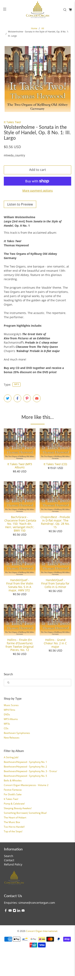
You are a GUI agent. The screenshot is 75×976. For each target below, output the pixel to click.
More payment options (37, 190)
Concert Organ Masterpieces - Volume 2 (26, 785)
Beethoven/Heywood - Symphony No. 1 (25, 762)
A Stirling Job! (11, 757)
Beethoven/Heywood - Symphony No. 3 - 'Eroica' (30, 771)
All (42, 28)
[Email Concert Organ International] (23, 911)
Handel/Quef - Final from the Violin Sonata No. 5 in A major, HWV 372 (19, 585)
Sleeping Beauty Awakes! (18, 808)
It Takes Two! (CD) (55, 464)
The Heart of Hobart (15, 817)
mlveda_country (14, 155)
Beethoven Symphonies (17, 733)
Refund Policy (13, 864)
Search (8, 856)
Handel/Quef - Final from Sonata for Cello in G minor (55, 583)
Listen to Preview (20, 204)
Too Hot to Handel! (14, 826)
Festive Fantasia (13, 789)
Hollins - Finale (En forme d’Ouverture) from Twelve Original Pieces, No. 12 (20, 645)
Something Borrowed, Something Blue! (25, 813)
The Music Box (12, 822)
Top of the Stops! (13, 831)
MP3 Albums (11, 719)
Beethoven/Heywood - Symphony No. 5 (25, 776)
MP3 (16, 384)
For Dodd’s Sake (13, 794)
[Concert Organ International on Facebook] (5, 911)
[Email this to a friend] (37, 398)
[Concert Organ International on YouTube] (10, 911)
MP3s (7, 723)
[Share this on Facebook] (17, 398)
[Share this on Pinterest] (27, 398)
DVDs (7, 714)
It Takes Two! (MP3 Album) (19, 465)
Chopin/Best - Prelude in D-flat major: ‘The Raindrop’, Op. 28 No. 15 (55, 522)
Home (34, 28)
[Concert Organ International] (37, 9)
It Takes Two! (11, 799)
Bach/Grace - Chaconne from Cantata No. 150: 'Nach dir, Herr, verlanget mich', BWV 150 (19, 523)
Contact (9, 860)
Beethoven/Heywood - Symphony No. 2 (25, 766)
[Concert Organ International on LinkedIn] (18, 911)
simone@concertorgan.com (36, 903)
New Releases (11, 737)
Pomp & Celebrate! (14, 803)
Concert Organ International (41, 931)
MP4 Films (9, 710)
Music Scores (11, 705)
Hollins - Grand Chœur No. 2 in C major (55, 643)
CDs (6, 728)
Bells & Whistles (13, 780)
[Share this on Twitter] (7, 398)
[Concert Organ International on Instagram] (14, 911)
